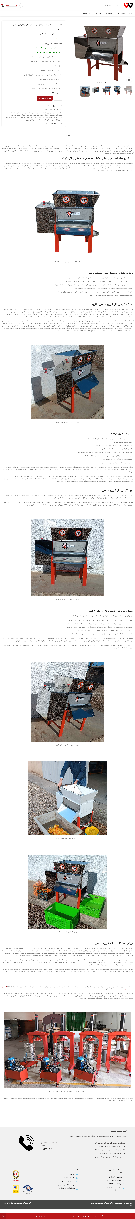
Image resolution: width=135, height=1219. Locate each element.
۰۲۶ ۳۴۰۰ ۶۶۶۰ (11, 5)
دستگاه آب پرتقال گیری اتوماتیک (37, 115)
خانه (60, 25)
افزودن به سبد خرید (45, 98)
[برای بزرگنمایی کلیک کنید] (129, 80)
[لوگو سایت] (128, 5)
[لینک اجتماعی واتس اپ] (49, 123)
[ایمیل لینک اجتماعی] (51, 123)
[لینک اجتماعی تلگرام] (46, 123)
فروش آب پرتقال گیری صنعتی (47, 118)
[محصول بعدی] (57, 29)
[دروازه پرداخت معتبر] (15, 1189)
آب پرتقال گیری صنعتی (37, 25)
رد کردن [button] (3, 1216)
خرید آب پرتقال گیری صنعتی (29, 113)
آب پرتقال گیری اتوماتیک (48, 113)
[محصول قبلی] (61, 29)
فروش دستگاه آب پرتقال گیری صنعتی (23, 118)
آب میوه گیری (52, 25)
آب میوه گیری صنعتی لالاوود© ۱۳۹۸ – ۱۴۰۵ (17, 1203)
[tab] (67, 134)
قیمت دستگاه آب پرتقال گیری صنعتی (33, 120)
